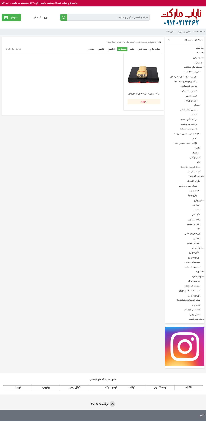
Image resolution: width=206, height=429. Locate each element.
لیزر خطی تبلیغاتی (192, 233)
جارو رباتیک (192, 195)
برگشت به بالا (100, 403)
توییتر (18, 387)
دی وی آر (196, 152)
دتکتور (194, 114)
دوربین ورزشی (190, 100)
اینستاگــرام (160, 387)
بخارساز (197, 210)
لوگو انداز (196, 214)
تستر (195, 138)
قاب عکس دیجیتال (192, 309)
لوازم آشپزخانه (193, 181)
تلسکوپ (200, 271)
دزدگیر (196, 105)
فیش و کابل (195, 157)
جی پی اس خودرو (192, 262)
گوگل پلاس (74, 387)
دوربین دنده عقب (192, 267)
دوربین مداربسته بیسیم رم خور (183, 76)
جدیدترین (122, 49)
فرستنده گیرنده (193, 171)
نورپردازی (198, 200)
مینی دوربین (191, 95)
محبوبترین (142, 49)
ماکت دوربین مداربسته (190, 167)
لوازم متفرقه (197, 276)
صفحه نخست (199, 31)
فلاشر (198, 229)
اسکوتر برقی (198, 57)
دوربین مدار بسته (191, 72)
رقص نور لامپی (193, 224)
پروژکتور (197, 238)
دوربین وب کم (194, 281)
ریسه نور (196, 205)
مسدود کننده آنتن (192, 286)
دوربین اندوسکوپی (189, 86)
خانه (159, 42)
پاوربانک (200, 52)
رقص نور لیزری (184, 31)
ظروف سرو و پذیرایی (188, 186)
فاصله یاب (196, 305)
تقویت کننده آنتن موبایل (189, 290)
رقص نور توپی (194, 219)
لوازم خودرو (197, 248)
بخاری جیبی (195, 314)
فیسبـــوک (111, 387)
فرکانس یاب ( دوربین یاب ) (185, 143)
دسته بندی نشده (196, 319)
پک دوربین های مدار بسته (185, 81)
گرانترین (101, 49)
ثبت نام (37, 17)
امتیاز (132, 49)
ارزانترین (111, 49)
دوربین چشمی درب (188, 91)
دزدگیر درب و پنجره (189, 124)
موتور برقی (199, 62)
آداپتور (197, 148)
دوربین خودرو (194, 257)
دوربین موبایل (194, 295)
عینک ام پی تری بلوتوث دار (188, 300)
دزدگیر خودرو (194, 252)
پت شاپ (200, 48)
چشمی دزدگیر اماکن (188, 110)
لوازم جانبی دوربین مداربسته (186, 133)
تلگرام (189, 387)
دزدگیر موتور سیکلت (188, 129)
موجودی (90, 49)
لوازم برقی (194, 190)
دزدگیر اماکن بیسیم (189, 119)
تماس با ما (170, 31)
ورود (45, 17)
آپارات (132, 387)
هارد (198, 162)
